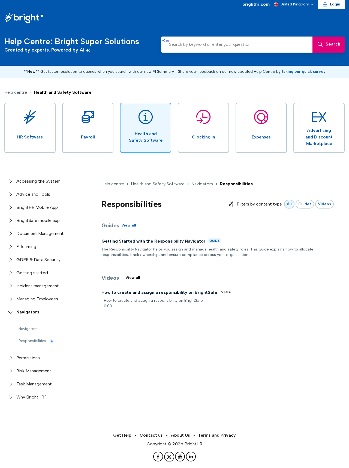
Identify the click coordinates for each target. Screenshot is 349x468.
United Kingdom (295, 4)
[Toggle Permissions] (10, 358)
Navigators (28, 329)
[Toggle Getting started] (10, 273)
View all (128, 225)
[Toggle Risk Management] (10, 371)
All (289, 204)
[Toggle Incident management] (10, 286)
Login (335, 4)
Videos (324, 204)
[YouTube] (180, 456)
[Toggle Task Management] (10, 384)
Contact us (151, 435)
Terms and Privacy (217, 435)
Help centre (15, 92)
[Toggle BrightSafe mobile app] (10, 220)
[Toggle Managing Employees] (10, 299)
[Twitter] (169, 456)
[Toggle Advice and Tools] (10, 194)
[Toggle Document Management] (10, 233)
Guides (304, 204)
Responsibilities (32, 341)
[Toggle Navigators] (10, 312)
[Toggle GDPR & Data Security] (10, 259)
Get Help (122, 435)
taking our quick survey (304, 71)
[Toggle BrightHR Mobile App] (10, 207)
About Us (180, 435)
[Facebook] (158, 456)
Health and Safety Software (158, 183)
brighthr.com (256, 4)
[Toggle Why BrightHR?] (10, 397)
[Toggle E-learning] (10, 246)
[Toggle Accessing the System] (10, 181)
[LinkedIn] (191, 456)
